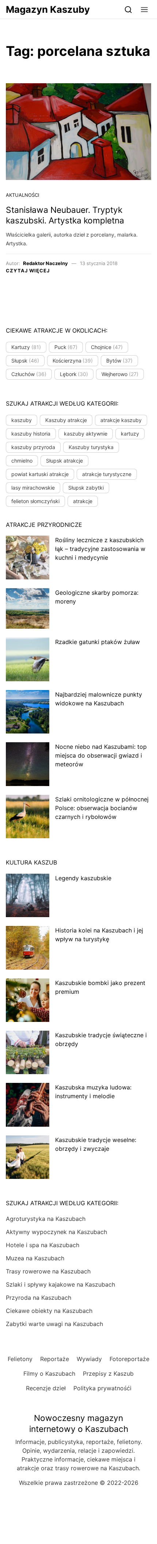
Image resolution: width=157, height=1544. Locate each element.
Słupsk (25, 360)
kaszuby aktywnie (85, 433)
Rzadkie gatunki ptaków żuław (97, 641)
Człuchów (28, 374)
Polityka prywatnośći (102, 1388)
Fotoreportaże (129, 1359)
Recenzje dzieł (46, 1388)
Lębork (74, 374)
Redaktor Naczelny (45, 263)
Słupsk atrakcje (64, 460)
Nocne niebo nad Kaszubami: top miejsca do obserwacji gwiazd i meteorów (101, 755)
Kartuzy (26, 347)
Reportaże (54, 1359)
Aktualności (22, 195)
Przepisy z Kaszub (108, 1373)
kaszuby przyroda (33, 447)
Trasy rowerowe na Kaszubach (48, 1271)
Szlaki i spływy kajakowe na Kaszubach (60, 1284)
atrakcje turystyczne (106, 474)
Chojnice (107, 347)
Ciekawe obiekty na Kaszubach (49, 1310)
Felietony (20, 1359)
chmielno (21, 460)
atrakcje (82, 501)
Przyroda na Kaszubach (38, 1297)
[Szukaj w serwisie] (128, 9)
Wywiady (89, 1359)
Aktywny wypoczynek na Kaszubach (56, 1231)
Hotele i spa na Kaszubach (42, 1245)
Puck (66, 347)
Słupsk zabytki (86, 487)
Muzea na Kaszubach (35, 1258)
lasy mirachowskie (33, 487)
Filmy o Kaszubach (49, 1373)
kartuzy (130, 433)
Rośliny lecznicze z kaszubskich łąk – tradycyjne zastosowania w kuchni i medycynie (100, 548)
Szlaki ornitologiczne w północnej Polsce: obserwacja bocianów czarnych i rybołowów (102, 808)
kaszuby (21, 420)
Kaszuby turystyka (91, 447)
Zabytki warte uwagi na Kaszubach (54, 1323)
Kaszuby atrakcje (66, 420)
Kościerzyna (73, 360)
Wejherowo (120, 374)
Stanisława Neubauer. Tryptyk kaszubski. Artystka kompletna (65, 215)
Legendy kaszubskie (83, 878)
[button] (144, 9)
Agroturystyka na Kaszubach (45, 1218)
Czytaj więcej (28, 270)
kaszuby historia (30, 433)
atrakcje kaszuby (121, 420)
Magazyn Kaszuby (48, 9)
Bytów (119, 360)
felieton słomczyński (35, 501)
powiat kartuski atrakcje (40, 474)
